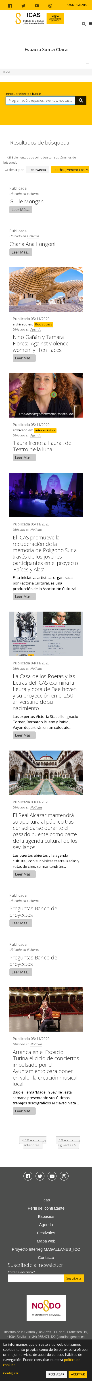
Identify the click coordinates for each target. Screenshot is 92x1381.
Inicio (6, 72)
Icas (46, 1200)
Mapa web (46, 1241)
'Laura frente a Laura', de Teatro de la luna (42, 446)
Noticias (36, 529)
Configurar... (11, 1373)
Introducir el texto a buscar (23, 93)
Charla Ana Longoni (32, 244)
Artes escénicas (45, 430)
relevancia (37, 169)
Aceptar (78, 1374)
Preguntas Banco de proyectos (33, 911)
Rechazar (56, 1374)
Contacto (46, 1257)
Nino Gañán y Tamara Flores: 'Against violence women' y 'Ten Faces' (41, 343)
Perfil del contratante (46, 1208)
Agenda (35, 329)
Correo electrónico (21, 1272)
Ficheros (33, 193)
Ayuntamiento (77, 5)
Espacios (46, 1216)
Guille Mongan (26, 201)
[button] (90, 23)
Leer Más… (21, 209)
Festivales (46, 1233)
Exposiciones (43, 324)
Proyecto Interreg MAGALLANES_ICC (46, 1249)
